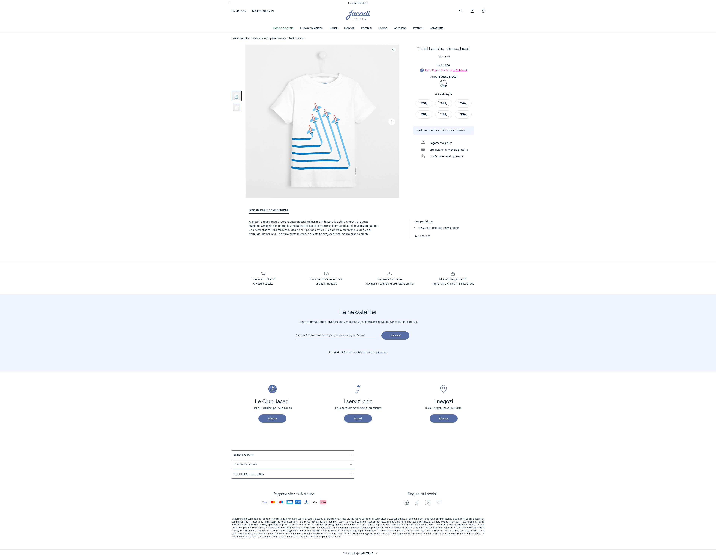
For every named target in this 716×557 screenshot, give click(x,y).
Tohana (308, 533)
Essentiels (429, 527)
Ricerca (443, 418)
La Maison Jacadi (245, 464)
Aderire (272, 418)
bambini (240, 521)
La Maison (238, 11)
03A (424, 103)
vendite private (393, 527)
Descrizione (443, 56)
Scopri (358, 418)
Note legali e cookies (248, 474)
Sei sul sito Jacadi (358, 553)
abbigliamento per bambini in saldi (346, 524)
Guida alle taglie (443, 94)
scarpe (310, 518)
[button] (283, 28)
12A (463, 114)
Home (235, 38)
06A (463, 103)
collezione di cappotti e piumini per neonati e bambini (259, 533)
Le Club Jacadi (460, 70)
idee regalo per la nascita (245, 524)
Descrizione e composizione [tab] (269, 210)
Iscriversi (395, 335)
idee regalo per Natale (418, 521)
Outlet (471, 524)
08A (424, 114)
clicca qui (381, 352)
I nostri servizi (262, 11)
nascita (404, 518)
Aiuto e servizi (243, 455)
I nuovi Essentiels (358, 3)
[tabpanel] (366, 230)
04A (443, 103)
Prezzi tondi (407, 524)
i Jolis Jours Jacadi (240, 527)
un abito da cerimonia (310, 536)
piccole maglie (351, 530)
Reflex (258, 530)
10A (443, 114)
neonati (448, 518)
